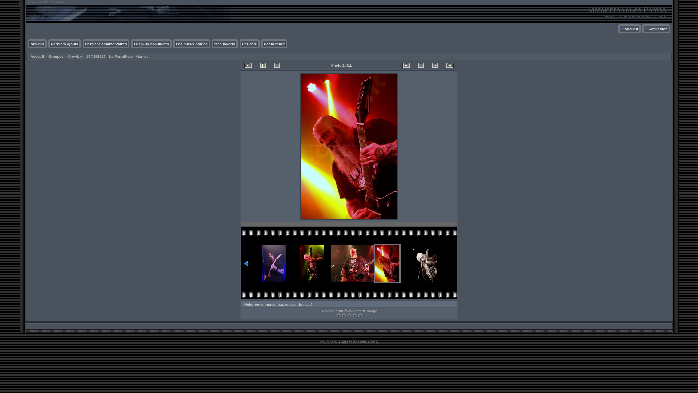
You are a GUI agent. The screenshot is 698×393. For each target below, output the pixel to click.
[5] (360, 315)
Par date (249, 44)
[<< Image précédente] (421, 65)
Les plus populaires (151, 44)
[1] (338, 315)
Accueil (631, 29)
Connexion (658, 29)
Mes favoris (224, 44)
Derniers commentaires (106, 44)
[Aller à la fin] (449, 65)
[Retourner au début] (406, 65)
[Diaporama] (277, 65)
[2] (343, 315)
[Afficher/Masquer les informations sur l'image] (263, 65)
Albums (37, 44)
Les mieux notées (192, 44)
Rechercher (274, 44)
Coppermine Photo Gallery (358, 342)
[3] (349, 315)
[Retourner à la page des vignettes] (248, 65)
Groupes (56, 57)
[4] (354, 315)
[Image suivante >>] (435, 65)
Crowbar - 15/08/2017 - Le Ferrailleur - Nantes (108, 57)
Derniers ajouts (64, 44)
